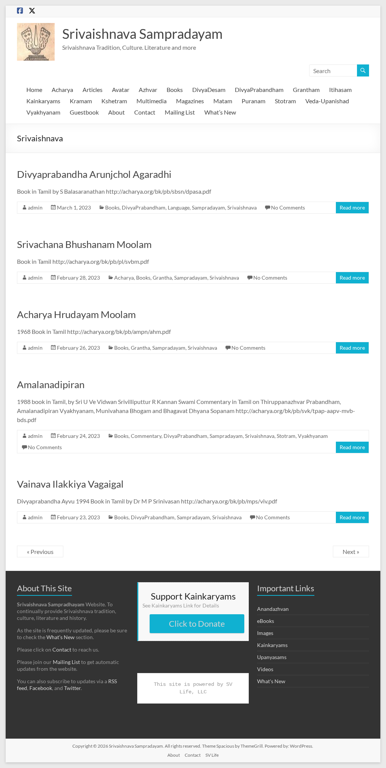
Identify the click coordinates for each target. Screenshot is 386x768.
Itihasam (340, 89)
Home (34, 89)
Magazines (190, 100)
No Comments (288, 207)
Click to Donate (197, 623)
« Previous (40, 551)
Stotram (285, 100)
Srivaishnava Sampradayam (142, 33)
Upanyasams (271, 657)
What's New (271, 681)
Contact (144, 112)
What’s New (220, 112)
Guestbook (84, 112)
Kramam (81, 100)
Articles (93, 89)
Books (175, 89)
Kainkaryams (43, 100)
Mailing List (180, 112)
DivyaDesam (208, 89)
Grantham (306, 89)
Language (179, 207)
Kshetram (114, 100)
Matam (222, 100)
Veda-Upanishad (327, 100)
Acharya (62, 89)
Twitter (72, 688)
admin (35, 207)
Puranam (253, 100)
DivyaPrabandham (259, 89)
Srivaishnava (242, 207)
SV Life (212, 755)
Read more (352, 207)
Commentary (146, 436)
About (116, 112)
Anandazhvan (273, 609)
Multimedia (151, 100)
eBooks (265, 621)
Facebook (40, 688)
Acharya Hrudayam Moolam (76, 314)
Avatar (120, 89)
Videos (265, 669)
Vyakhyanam (43, 112)
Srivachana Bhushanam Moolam (84, 244)
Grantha (162, 277)
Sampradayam (208, 207)
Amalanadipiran (50, 384)
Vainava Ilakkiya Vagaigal (70, 484)
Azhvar (148, 89)
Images (265, 633)
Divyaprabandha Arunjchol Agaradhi (94, 174)
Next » (351, 551)
